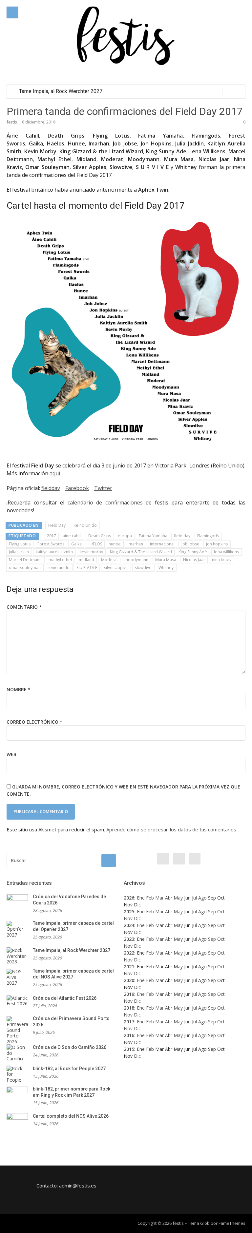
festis (12, 122)
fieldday (50, 488)
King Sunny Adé (192, 552)
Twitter (103, 488)
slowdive (143, 567)
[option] (129, 91)
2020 (129, 980)
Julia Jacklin (19, 552)
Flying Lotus (20, 544)
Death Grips (99, 536)
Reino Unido (85, 525)
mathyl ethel (60, 559)
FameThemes (232, 1223)
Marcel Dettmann (25, 559)
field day (182, 536)
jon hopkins (217, 544)
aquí (55, 473)
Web (11, 754)
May (178, 898)
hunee (115, 544)
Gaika (76, 544)
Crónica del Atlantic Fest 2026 (64, 998)
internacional (162, 544)
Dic (137, 918)
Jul (194, 898)
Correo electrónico (34, 722)
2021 (129, 966)
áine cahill (72, 536)
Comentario (24, 607)
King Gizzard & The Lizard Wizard (141, 552)
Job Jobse (190, 544)
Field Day (57, 525)
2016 (129, 1035)
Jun (187, 898)
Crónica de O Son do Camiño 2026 (69, 1047)
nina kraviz (222, 559)
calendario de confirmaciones (105, 502)
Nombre (19, 689)
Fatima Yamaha (153, 536)
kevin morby (91, 552)
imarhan (135, 544)
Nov (128, 918)
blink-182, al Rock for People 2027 (69, 1068)
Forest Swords (50, 544)
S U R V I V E (86, 567)
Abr (168, 898)
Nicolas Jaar (194, 559)
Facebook (77, 488)
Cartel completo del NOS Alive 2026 (71, 1116)
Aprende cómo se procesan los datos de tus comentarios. (171, 829)
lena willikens (226, 552)
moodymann (136, 559)
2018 (129, 1008)
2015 (129, 1049)
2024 (129, 925)
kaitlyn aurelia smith (54, 552)
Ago (202, 898)
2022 (129, 953)
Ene (141, 898)
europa (125, 536)
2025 (129, 911)
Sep (212, 911)
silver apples (116, 567)
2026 (129, 898)
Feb (150, 898)
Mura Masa (165, 559)
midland (86, 559)
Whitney (166, 567)
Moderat (109, 559)
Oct (221, 911)
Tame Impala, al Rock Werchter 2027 (60, 91)
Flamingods (208, 536)
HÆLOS (95, 544)
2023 (129, 939)
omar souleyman (25, 567)
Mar (159, 898)
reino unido (59, 567)
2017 (51, 536)
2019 (129, 994)
